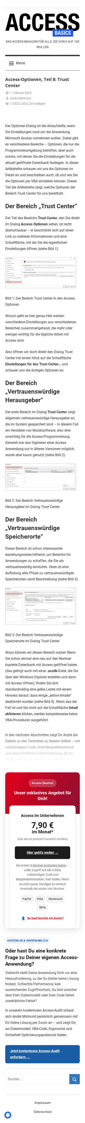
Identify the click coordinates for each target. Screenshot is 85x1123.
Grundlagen (38, 103)
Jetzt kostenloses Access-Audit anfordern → (35, 1054)
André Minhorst (20, 98)
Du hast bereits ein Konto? (45, 918)
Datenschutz (43, 1112)
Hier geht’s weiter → (42, 852)
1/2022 (15, 103)
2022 (24, 103)
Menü (20, 63)
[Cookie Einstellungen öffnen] (7, 1117)
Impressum (42, 1103)
